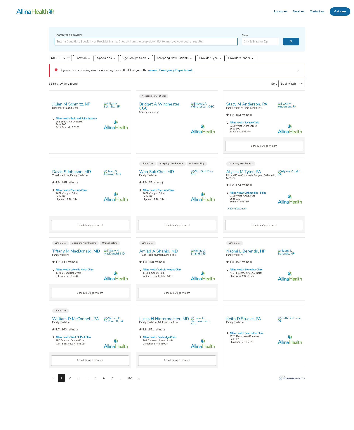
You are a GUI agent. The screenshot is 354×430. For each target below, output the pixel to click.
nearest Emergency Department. (170, 70)
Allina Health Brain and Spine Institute (76, 118)
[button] (83, 58)
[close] (298, 70)
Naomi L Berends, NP (246, 251)
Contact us (317, 11)
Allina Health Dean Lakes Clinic (246, 333)
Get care (340, 11)
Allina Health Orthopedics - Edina (248, 193)
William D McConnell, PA (75, 319)
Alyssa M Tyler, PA (243, 172)
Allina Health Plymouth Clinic (71, 190)
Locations (280, 11)
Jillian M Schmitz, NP (71, 104)
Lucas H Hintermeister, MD (164, 319)
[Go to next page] (139, 378)
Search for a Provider (68, 35)
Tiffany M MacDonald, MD (76, 251)
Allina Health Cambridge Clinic (159, 337)
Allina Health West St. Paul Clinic (73, 337)
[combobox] (146, 41)
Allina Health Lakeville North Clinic (74, 269)
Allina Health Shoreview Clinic (246, 269)
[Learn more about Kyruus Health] (292, 379)
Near (245, 35)
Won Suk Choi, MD (156, 172)
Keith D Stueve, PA (243, 319)
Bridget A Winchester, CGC (159, 106)
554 (129, 378)
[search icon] (291, 41)
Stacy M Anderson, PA (246, 104)
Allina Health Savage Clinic (244, 122)
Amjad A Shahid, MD (158, 251)
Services (298, 11)
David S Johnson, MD (71, 172)
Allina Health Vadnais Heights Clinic (162, 269)
